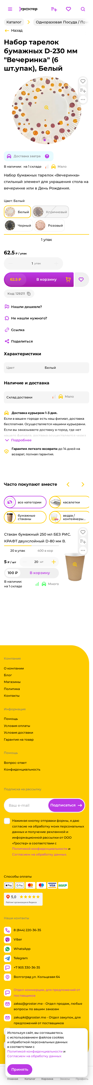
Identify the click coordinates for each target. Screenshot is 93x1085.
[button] (83, 532)
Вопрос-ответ (15, 763)
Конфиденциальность (22, 769)
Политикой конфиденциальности (39, 849)
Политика (12, 689)
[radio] (18, 545)
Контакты (12, 696)
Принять (19, 1069)
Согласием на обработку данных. (39, 854)
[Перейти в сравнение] (54, 9)
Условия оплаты (17, 726)
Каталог (13, 22)
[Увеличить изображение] (75, 564)
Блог (8, 675)
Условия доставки (18, 732)
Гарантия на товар (19, 739)
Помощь (11, 719)
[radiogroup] (31, 550)
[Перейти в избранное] (68, 9)
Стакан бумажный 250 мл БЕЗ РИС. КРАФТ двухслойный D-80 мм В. (37, 537)
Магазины (12, 682)
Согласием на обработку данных (34, 1056)
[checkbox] (7, 821)
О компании (14, 668)
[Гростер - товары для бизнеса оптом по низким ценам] (28, 9)
